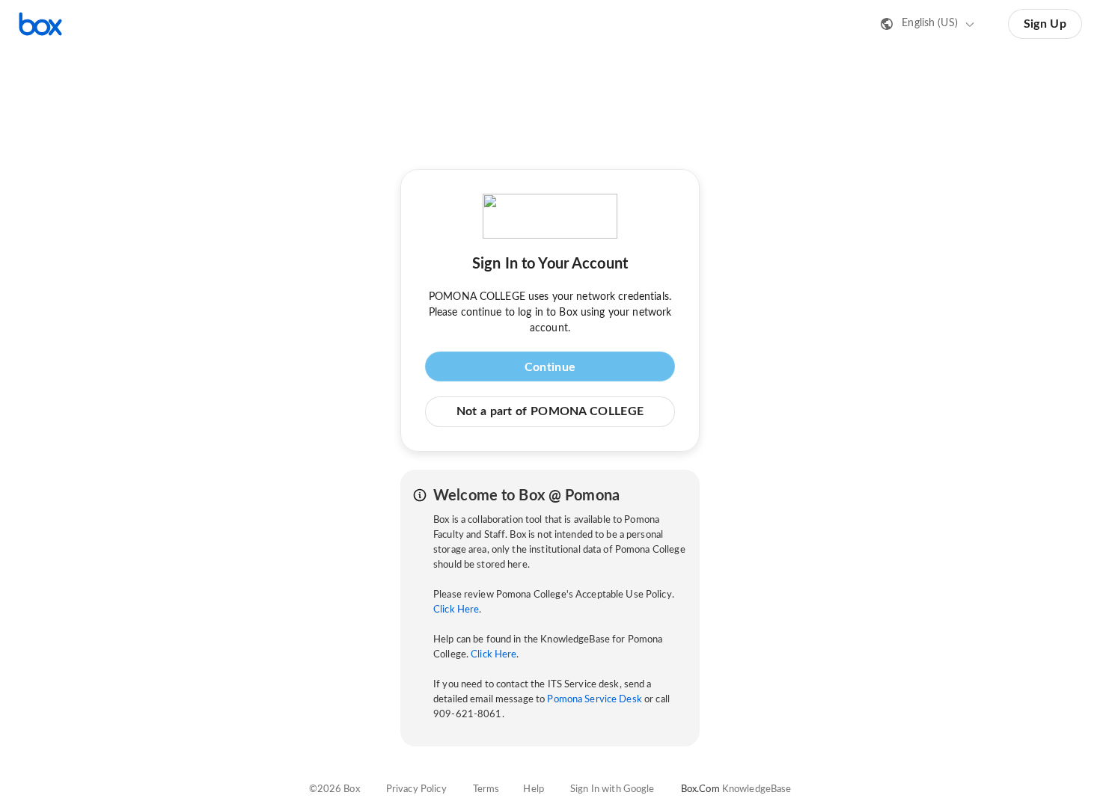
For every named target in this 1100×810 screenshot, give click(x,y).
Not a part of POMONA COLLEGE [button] (550, 411)
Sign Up (1045, 24)
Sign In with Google (612, 789)
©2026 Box (334, 789)
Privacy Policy (416, 789)
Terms (486, 789)
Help (533, 789)
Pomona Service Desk (594, 700)
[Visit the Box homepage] (40, 24)
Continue (550, 367)
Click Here (456, 610)
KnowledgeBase (757, 789)
